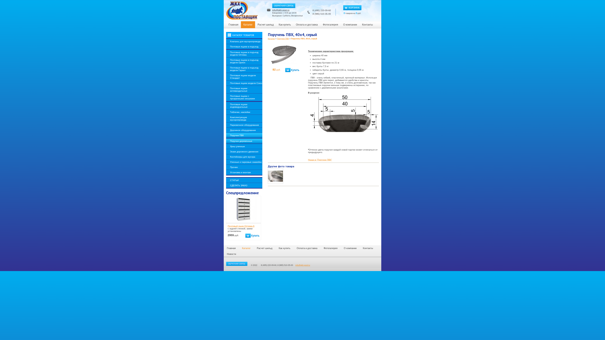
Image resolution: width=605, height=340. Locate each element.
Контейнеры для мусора (242, 157)
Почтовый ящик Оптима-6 (241, 226)
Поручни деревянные (241, 141)
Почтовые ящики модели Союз (246, 83)
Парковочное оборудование (244, 125)
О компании (350, 24)
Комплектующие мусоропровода (238, 118)
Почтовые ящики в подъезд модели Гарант (244, 68)
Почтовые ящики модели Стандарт (243, 76)
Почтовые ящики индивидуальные (239, 105)
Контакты (367, 24)
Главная (233, 24)
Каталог (248, 24)
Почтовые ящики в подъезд (244, 46)
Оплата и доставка (307, 24)
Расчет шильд (266, 24)
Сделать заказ (238, 185)
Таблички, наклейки (240, 112)
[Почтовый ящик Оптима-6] (243, 221)
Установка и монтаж (240, 172)
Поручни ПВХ (237, 135)
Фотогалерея (330, 24)
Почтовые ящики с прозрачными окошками (242, 97)
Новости (231, 254)
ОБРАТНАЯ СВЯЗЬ (284, 5)
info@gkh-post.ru (280, 10)
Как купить (285, 24)
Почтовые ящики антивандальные (238, 89)
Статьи (234, 180)
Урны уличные (237, 146)
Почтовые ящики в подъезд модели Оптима (244, 53)
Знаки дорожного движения (244, 151)
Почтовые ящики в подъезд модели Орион (244, 61)
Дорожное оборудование (243, 130)
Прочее (234, 167)
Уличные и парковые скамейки (246, 162)
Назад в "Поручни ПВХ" (320, 160)
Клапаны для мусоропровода (245, 41)
